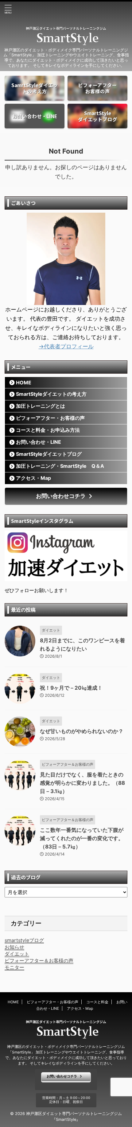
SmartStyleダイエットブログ (49, 454)
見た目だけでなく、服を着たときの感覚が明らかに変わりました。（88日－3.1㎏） (82, 783)
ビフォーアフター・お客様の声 (50, 418)
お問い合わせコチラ (61, 496)
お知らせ (14, 947)
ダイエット (17, 954)
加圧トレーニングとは (40, 406)
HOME (23, 382)
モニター (14, 967)
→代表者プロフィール (66, 346)
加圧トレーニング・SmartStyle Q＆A (60, 466)
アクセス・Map (33, 478)
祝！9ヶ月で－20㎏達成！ (71, 688)
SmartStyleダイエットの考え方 (51, 394)
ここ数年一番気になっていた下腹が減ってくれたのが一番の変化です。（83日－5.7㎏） (81, 838)
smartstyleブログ (24, 940)
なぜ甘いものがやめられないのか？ (81, 731)
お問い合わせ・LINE (38, 442)
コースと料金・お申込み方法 (48, 430)
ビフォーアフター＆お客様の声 (39, 960)
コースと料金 (97, 1002)
